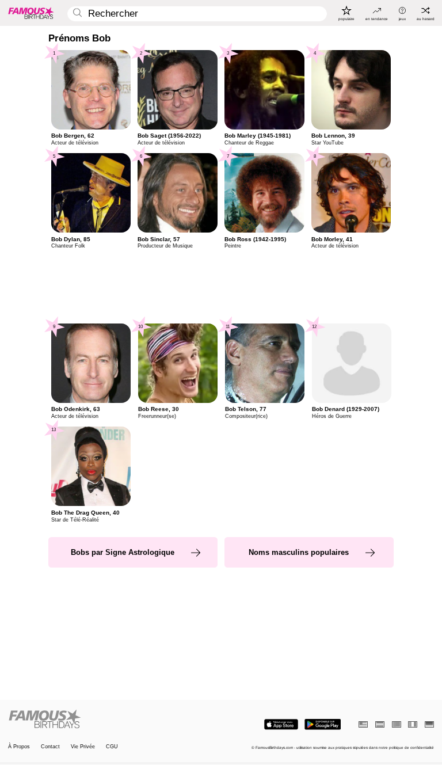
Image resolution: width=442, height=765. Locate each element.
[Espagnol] (379, 724)
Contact (50, 746)
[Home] (113, 719)
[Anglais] (363, 724)
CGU (112, 746)
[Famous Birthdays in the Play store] (322, 724)
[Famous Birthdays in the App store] (281, 724)
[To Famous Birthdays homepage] (31, 12)
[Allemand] (429, 724)
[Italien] (412, 724)
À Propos (19, 746)
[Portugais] (396, 724)
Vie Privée (83, 746)
